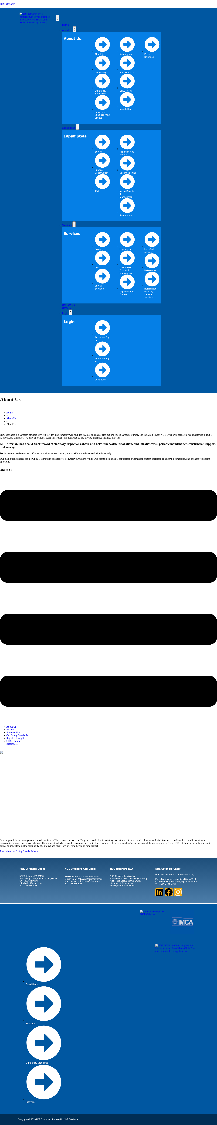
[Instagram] (178, 892)
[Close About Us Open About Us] (74, 29)
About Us (11, 726)
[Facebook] (169, 892)
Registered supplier (16, 738)
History (10, 729)
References (11, 743)
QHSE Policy (13, 741)
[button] (108, 598)
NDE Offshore (7, 4)
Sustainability (13, 732)
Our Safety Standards (17, 735)
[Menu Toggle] (57, 18)
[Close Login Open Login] (70, 312)
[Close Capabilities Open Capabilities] (77, 127)
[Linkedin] (159, 892)
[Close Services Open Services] (74, 224)
